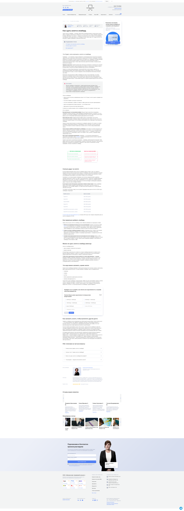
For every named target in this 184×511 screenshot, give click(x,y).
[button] (120, 398)
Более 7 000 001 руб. (70, 306)
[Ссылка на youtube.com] (68, 7)
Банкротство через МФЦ (97, 479)
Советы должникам (96, 490)
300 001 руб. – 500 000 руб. (71, 299)
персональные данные (98, 1)
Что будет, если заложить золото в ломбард (75, 44)
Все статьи (94, 492)
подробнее (87, 1)
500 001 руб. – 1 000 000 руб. (90, 299)
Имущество (94, 486)
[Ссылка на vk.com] (63, 7)
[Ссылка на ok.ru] (66, 7)
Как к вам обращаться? (72, 453)
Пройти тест (113, 42)
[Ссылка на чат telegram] (93, 500)
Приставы (94, 488)
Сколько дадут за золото (71, 45)
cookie (75, 1)
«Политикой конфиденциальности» (74, 465)
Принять (107, 1)
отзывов (65, 483)
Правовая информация (110, 502)
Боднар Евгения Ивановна (88, 367)
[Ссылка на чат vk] (95, 500)
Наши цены (94, 481)
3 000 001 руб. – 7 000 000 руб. (90, 302)
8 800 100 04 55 (118, 8)
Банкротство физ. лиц (96, 476)
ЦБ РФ (65, 225)
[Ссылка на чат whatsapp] (97, 500)
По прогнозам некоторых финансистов (71, 214)
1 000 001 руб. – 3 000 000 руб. (72, 302)
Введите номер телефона (72, 457)
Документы (94, 483)
